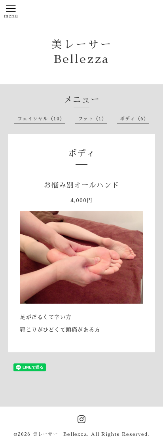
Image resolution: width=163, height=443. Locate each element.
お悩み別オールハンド (81, 185)
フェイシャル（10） (41, 118)
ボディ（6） (134, 118)
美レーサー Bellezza (59, 434)
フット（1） (92, 118)
